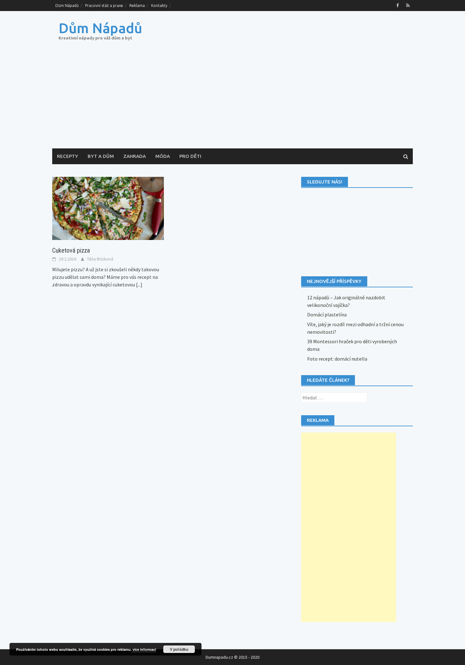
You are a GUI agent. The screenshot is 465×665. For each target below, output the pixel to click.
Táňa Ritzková (100, 259)
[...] (139, 284)
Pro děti (190, 156)
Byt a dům (101, 156)
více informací (144, 649)
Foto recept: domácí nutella (337, 359)
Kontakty (159, 5)
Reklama (137, 5)
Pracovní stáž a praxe (104, 5)
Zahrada (134, 156)
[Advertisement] (232, 101)
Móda (162, 156)
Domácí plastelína (327, 314)
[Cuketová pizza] (108, 208)
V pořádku (179, 649)
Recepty (67, 156)
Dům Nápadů (67, 5)
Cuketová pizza (71, 250)
